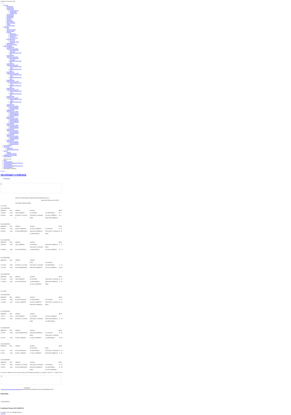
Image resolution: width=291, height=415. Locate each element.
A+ (1, 171)
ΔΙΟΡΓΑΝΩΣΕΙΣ (8, 161)
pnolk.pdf (19, 389)
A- (4, 171)
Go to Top (3, 413)
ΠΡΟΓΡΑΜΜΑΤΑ (8, 167)
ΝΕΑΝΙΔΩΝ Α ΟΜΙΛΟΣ (13, 174)
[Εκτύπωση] (7, 178)
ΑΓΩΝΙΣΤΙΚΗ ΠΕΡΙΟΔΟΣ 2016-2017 (13, 163)
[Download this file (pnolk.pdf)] (9, 389)
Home (5, 160)
